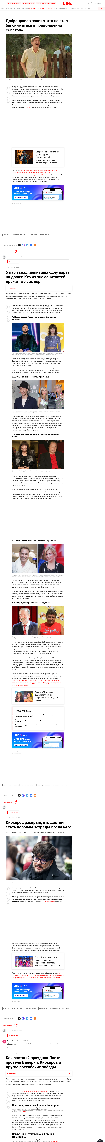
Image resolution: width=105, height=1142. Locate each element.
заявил (29, 107)
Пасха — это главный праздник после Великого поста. (31, 1137)
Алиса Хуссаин (17, 203)
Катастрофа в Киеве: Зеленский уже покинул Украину (11, 1083)
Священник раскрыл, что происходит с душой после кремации (12, 1091)
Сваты (31, 79)
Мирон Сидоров (17, 1001)
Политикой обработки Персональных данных (41, 8)
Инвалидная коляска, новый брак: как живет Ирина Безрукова (57, 1083)
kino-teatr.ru (14, 751)
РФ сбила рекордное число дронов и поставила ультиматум (34, 1091)
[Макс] (23, 245)
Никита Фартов (17, 753)
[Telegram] (27, 245)
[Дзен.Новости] (19, 245)
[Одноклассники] (35, 245)
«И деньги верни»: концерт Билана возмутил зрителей (56, 1090)
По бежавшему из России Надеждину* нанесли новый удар (35, 1083)
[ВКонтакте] (31, 245)
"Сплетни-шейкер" (48, 901)
